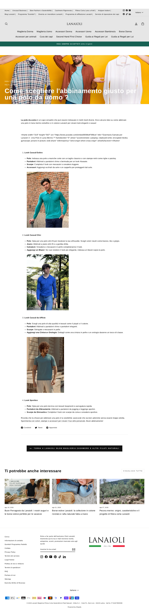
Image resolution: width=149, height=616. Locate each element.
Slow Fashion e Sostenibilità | (41, 10)
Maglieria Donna (25, 31)
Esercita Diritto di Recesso (15, 583)
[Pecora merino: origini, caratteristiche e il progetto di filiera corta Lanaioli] (122, 491)
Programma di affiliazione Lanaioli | (79, 14)
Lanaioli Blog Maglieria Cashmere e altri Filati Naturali (31, 81)
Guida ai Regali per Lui (122, 36)
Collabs (7, 548)
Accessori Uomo (83, 31)
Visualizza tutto (133, 471)
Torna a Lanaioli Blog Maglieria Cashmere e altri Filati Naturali (76, 448)
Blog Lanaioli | (10, 14)
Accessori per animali (25, 36)
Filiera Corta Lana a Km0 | (85, 10)
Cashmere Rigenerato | (64, 10)
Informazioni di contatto (14, 540)
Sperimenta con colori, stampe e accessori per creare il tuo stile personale (53, 421)
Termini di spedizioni (12, 567)
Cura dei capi (46, 36)
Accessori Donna (64, 31)
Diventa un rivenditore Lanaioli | (50, 14)
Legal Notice (9, 560)
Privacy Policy (10, 552)
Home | (7, 10)
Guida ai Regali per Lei (96, 36)
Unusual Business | (19, 10)
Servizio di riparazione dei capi (107, 14)
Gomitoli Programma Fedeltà (16, 544)
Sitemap (8, 579)
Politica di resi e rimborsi (14, 564)
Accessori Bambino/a (105, 31)
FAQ (6, 571)
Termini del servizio (12, 556)
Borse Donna (125, 31)
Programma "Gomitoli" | (27, 14)
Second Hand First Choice (69, 36)
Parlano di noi (10, 575)
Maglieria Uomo (44, 31)
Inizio (7, 81)
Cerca (7, 537)
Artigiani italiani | (104, 10)
